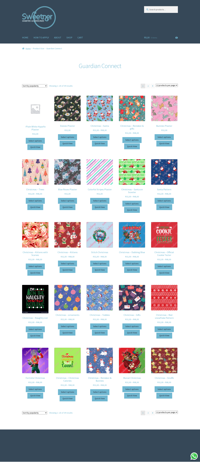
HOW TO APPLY (41, 37)
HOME (25, 37)
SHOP (69, 37)
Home (28, 48)
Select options (35, 140)
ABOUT (57, 37)
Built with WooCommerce (35, 444)
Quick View (35, 147)
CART (80, 37)
